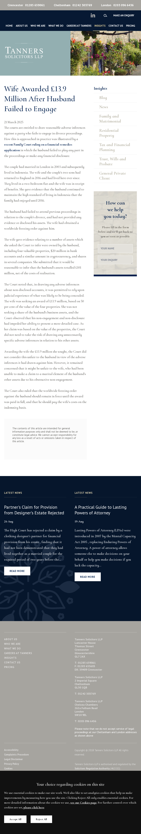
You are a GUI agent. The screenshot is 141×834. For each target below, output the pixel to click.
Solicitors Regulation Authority (92, 768)
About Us (22, 25)
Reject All (41, 819)
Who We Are (38, 25)
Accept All (15, 819)
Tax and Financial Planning (114, 147)
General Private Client (112, 176)
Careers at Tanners (79, 25)
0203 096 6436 (117, 5)
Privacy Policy (11, 763)
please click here (34, 807)
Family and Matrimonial (110, 119)
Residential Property (109, 133)
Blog (103, 97)
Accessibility (11, 750)
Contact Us (116, 25)
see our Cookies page (83, 802)
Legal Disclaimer (13, 759)
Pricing (130, 25)
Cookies (8, 768)
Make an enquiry (123, 15)
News (103, 106)
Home (9, 25)
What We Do (55, 25)
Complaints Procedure (16, 754)
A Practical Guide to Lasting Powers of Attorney (101, 510)
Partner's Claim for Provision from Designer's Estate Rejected (34, 510)
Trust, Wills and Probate (112, 162)
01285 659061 (26, 5)
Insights (99, 25)
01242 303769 (73, 5)
